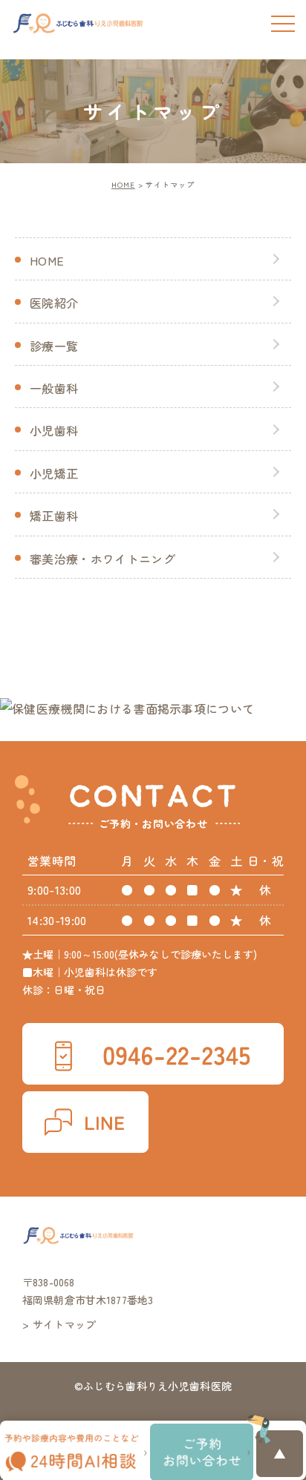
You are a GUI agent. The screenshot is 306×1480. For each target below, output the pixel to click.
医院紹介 (54, 303)
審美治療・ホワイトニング (102, 559)
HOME (123, 184)
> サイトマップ (59, 1324)
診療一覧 (54, 346)
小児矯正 (54, 473)
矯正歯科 (54, 515)
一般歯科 (54, 388)
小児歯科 (54, 430)
